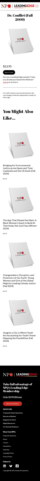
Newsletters (7, 446)
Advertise (6, 449)
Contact (5, 442)
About (5, 439)
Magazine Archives (9, 420)
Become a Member (12, 404)
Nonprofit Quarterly (9, 436)
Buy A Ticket (9, 72)
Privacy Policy (7, 456)
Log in (5, 82)
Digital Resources (9, 423)
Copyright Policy (8, 453)
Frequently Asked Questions (13, 413)
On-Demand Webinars (11, 427)
